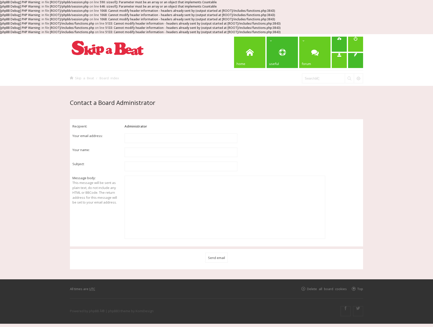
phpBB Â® (97, 311)
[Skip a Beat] (107, 48)
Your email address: (87, 136)
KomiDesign (145, 311)
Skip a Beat (84, 78)
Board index (109, 78)
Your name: (81, 150)
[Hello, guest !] (339, 60)
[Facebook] (346, 311)
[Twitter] (358, 311)
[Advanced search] (358, 78)
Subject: (78, 164)
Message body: (84, 178)
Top (360, 288)
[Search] (349, 78)
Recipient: (79, 126)
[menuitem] (339, 44)
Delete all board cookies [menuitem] (327, 288)
